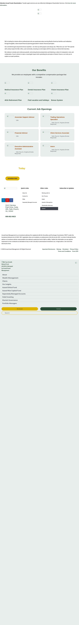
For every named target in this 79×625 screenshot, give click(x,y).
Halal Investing (8, 297)
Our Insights (6, 284)
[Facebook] (11, 200)
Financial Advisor (21, 133)
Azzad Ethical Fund (9, 287)
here (9, 243)
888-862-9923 (10, 216)
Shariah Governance (10, 300)
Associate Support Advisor (24, 117)
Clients (4, 281)
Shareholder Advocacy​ (47, 205)
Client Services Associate (59, 133)
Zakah (43, 199)
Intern (52, 146)
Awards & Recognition (47, 202)
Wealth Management (10, 278)
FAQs (23, 199)
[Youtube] (7, 200)
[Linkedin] (3, 200)
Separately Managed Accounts (29, 202)
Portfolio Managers (9, 303)
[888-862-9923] (3, 217)
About (4, 275)
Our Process (45, 196)
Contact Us (25, 196)
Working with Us (46, 193)
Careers (43, 208)
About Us (24, 193)
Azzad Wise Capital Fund (11, 291)
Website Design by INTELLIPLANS (11, 255)
